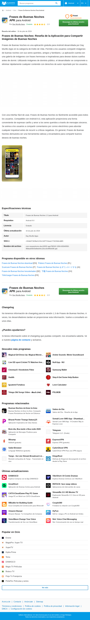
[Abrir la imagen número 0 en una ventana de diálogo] (12, 163)
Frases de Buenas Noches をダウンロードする (56, 267)
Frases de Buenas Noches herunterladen (19, 271)
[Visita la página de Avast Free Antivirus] (73, 16)
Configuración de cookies (21, 609)
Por (17, 24)
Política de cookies (33, 606)
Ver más (45, 587)
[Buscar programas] (56, 3)
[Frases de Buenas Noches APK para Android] (5, 20)
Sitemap (39, 602)
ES (82, 3)
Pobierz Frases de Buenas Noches (52, 263)
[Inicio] (3, 10)
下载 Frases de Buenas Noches (55, 271)
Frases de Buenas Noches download (17, 263)
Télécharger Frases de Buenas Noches (18, 275)
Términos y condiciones (12, 606)
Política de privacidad (53, 606)
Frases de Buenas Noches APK (26, 289)
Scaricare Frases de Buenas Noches (17, 267)
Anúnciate (28, 602)
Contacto (17, 602)
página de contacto (20, 340)
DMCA (5, 609)
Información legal (72, 606)
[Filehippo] (8, 3)
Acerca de (6, 602)
